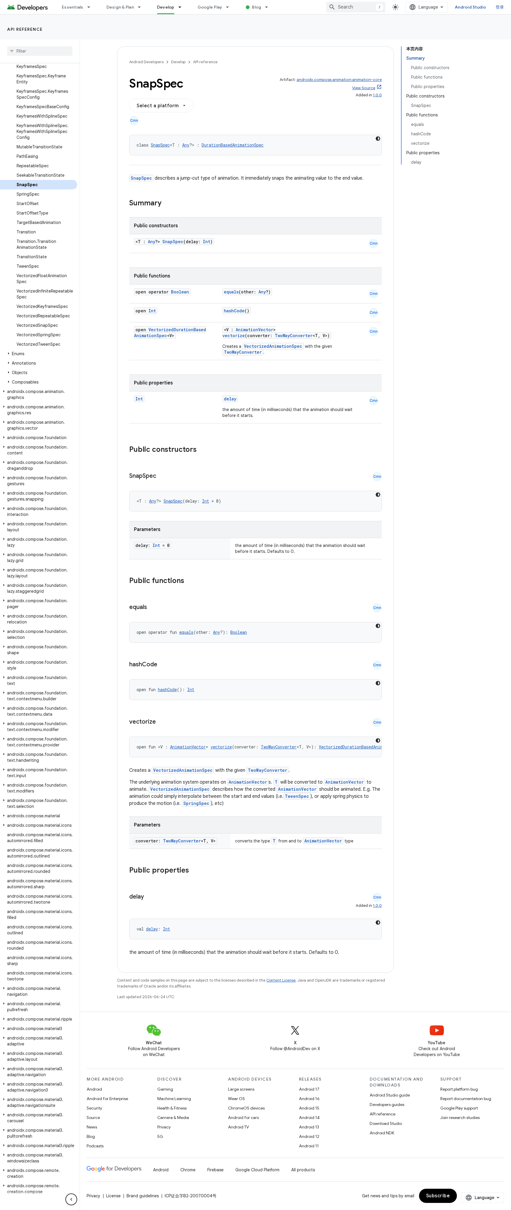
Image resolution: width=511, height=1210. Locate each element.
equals (231, 292)
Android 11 (309, 1146)
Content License (281, 980)
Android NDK (382, 1133)
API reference (25, 29)
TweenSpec (297, 796)
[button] (38, 353)
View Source (363, 87)
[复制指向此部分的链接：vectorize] (162, 722)
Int (206, 241)
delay (230, 399)
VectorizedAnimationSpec (273, 346)
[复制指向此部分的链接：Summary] (167, 203)
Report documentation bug (465, 1098)
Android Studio (470, 7)
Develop (165, 7)
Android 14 (309, 1117)
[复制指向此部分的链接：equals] (153, 607)
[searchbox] (39, 51)
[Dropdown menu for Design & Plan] (142, 7)
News (92, 1127)
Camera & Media (173, 1117)
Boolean (180, 292)
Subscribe (438, 1196)
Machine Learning (174, 1098)
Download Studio (386, 1123)
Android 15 (309, 1108)
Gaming (165, 1089)
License (113, 1195)
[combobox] (355, 7)
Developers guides (387, 1104)
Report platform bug (459, 1089)
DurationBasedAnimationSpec (232, 145)
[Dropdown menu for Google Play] (230, 7)
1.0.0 (377, 95)
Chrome (187, 1169)
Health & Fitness (172, 1108)
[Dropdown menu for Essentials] (91, 7)
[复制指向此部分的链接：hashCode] (163, 664)
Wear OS (236, 1098)
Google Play (210, 7)
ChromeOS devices (246, 1108)
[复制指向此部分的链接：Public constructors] (204, 450)
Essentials (72, 7)
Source (93, 1117)
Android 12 (309, 1136)
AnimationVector (254, 329)
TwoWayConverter (294, 335)
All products (303, 1169)
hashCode (234, 311)
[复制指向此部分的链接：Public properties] (197, 870)
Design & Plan (120, 7)
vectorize (233, 335)
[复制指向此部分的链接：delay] (150, 897)
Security (94, 1108)
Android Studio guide (390, 1095)
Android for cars (243, 1117)
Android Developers (146, 61)
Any (185, 145)
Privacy (164, 1127)
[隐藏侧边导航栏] (71, 1199)
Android (94, 1089)
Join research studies (460, 1117)
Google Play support (459, 1108)
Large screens (241, 1089)
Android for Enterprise (107, 1098)
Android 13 (309, 1127)
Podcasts (95, 1146)
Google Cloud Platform (257, 1169)
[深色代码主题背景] (377, 138)
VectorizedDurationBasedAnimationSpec (361, 747)
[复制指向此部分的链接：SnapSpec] (162, 476)
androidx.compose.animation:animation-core (339, 79)
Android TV (238, 1127)
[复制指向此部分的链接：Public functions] (192, 581)
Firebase (215, 1169)
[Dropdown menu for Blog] (269, 7)
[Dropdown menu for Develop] (182, 7)
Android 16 (309, 1098)
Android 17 (309, 1089)
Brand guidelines (143, 1195)
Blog (256, 7)
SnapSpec (160, 145)
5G (160, 1136)
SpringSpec (196, 803)
